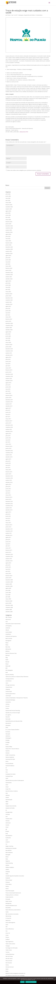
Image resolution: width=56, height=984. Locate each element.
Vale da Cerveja (9, 956)
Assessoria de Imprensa (11, 636)
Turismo (7, 952)
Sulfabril (7, 939)
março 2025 (8, 219)
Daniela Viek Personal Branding (13, 710)
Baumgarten (8, 640)
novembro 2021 (9, 300)
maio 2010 (8, 569)
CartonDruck (8, 681)
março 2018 (8, 393)
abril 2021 (8, 315)
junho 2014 (8, 488)
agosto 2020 (8, 331)
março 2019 (8, 368)
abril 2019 (8, 365)
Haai (7, 793)
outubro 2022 (9, 276)
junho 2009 (8, 592)
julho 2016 (8, 435)
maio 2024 (8, 238)
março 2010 (8, 573)
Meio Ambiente (9, 852)
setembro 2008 (9, 611)
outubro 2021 (9, 302)
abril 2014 (8, 493)
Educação (8, 734)
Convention (8, 702)
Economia (8, 731)
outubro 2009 (9, 584)
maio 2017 (8, 414)
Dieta (7, 727)
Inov (7, 816)
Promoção (8, 899)
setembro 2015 (9, 457)
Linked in (8, 842)
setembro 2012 (9, 510)
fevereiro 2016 (9, 446)
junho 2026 (8, 196)
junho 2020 (8, 336)
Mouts (7, 856)
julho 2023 (8, 257)
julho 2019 (8, 359)
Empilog (7, 740)
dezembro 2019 (9, 348)
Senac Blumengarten (10, 922)
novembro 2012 (9, 505)
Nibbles (7, 865)
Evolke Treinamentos (10, 755)
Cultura (7, 708)
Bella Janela (8, 649)
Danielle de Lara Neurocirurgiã (13, 712)
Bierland (7, 655)
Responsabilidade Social (11, 905)
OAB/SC (7, 869)
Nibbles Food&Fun (10, 867)
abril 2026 (8, 200)
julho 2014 (8, 486)
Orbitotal (8, 871)
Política (7, 886)
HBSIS (7, 801)
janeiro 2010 (8, 577)
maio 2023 (8, 262)
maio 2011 (8, 543)
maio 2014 (8, 490)
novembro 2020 (9, 325)
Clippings (8, 689)
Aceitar (22, 981)
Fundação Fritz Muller (11, 774)
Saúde (7, 912)
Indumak (8, 814)
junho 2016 (8, 437)
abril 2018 (8, 391)
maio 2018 (8, 389)
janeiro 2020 (8, 346)
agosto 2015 (8, 459)
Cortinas (7, 704)
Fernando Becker (9, 763)
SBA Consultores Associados (12, 914)
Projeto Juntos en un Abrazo (12, 895)
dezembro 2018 (9, 374)
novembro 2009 (9, 582)
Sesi (6, 931)
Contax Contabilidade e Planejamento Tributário (17, 697)
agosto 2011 (8, 537)
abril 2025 (8, 217)
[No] (54, 980)
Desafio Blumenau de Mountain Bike (14, 721)
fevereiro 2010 (9, 575)
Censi (7, 683)
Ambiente (8, 628)
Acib (7, 621)
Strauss (7, 937)
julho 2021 (8, 308)
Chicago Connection (10, 685)
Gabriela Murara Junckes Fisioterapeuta (15, 780)
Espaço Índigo (9, 746)
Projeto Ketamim (9, 897)
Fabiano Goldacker (10, 757)
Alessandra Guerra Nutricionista (13, 623)
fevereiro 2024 (9, 243)
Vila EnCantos (9, 962)
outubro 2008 (9, 609)
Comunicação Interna (10, 693)
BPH (6, 668)
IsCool (7, 827)
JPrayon (7, 831)
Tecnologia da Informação (11, 948)
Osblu (7, 873)
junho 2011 (8, 541)
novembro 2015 (9, 452)
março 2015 (8, 469)
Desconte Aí (8, 723)
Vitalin (7, 969)
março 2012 (8, 522)
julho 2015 (8, 461)
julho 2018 (8, 384)
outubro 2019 (9, 353)
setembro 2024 (9, 232)
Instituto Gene (9, 818)
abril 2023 (8, 264)
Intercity (7, 820)
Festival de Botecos (10, 765)
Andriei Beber (9, 632)
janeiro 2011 (8, 552)
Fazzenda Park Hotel (10, 759)
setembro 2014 (9, 482)
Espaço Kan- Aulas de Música (12, 748)
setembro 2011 (9, 535)
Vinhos (7, 965)
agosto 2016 (8, 433)
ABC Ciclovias (9, 617)
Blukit (7, 659)
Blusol (7, 664)
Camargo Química (10, 678)
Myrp (7, 859)
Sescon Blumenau (10, 928)
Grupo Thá (8, 789)
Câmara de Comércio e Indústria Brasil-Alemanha (17, 676)
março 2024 (8, 240)
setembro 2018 (9, 380)
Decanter (8, 717)
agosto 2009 (8, 588)
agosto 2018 (8, 382)
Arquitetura (8, 634)
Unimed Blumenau (10, 954)
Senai (7, 924)
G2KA (7, 778)
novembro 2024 (9, 228)
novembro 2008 (9, 607)
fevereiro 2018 (9, 395)
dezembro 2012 (9, 503)
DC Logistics (8, 714)
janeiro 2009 (8, 603)
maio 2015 (8, 465)
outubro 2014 (9, 480)
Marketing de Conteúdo (11, 848)
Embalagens (8, 738)
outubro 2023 (9, 251)
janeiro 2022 (8, 295)
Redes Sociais (9, 901)
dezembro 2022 (9, 272)
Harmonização (9, 799)
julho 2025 (8, 213)
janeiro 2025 (8, 223)
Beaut (7, 642)
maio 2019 (8, 363)
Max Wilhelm (9, 850)
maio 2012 (8, 518)
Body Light (8, 666)
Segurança (8, 920)
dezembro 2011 (9, 529)
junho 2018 (8, 387)
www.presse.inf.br (24, 131)
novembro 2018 (9, 376)
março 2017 (8, 418)
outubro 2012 (9, 507)
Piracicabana (8, 884)
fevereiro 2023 (9, 268)
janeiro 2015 (8, 473)
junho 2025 (8, 215)
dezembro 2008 (9, 605)
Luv (6, 844)
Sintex (7, 935)
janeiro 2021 (8, 321)
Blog (7, 657)
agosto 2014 (8, 484)
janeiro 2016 (8, 448)
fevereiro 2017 (9, 420)
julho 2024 (8, 236)
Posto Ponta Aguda (10, 890)
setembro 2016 (9, 431)
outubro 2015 (9, 454)
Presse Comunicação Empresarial (13, 892)
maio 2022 (8, 287)
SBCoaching (8, 916)
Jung (7, 833)
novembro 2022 (9, 274)
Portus (7, 888)
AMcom (7, 630)
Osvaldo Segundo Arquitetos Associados (15, 875)
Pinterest (8, 882)
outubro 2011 (9, 533)
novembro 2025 (9, 206)
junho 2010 (8, 567)
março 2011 (8, 548)
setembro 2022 (9, 279)
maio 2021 (8, 312)
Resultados (8, 907)
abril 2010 (8, 571)
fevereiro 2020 (9, 344)
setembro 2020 (9, 329)
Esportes (8, 750)
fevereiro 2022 (9, 293)
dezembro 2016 (9, 425)
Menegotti (8, 854)
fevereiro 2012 (9, 524)
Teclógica (8, 945)
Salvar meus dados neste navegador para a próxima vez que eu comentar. (24, 170)
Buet (7, 672)
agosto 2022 (8, 281)
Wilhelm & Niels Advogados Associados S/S (15, 973)
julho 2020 (8, 334)
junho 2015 (8, 463)
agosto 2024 (8, 234)
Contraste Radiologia (10, 700)
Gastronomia (8, 782)
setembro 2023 (9, 253)
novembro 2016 (9, 427)
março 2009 (8, 599)
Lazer (7, 839)
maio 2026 (8, 198)
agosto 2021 (8, 306)
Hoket (7, 803)
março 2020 (8, 342)
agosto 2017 (8, 408)
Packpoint (8, 878)
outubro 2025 (9, 209)
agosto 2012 (8, 512)
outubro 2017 (9, 404)
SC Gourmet (8, 918)
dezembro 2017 (9, 399)
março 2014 (8, 495)
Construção (8, 695)
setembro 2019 (9, 355)
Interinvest (8, 822)
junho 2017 (8, 412)
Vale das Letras (9, 958)
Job (6, 829)
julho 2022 (8, 283)
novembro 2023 (9, 249)
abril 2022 (8, 289)
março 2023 (8, 266)
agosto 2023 (8, 255)
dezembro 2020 (9, 323)
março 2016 (8, 444)
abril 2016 (8, 442)
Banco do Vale (9, 638)
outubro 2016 (9, 429)
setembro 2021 (9, 304)
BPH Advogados (9, 670)
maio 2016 (8, 440)
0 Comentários (39, 15)
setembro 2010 (9, 560)
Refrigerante (8, 903)
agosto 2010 (8, 563)
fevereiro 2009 (9, 601)
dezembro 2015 (9, 450)
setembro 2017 (9, 406)
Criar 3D (7, 706)
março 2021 (8, 317)
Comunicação (9, 691)
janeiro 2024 (8, 245)
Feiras (7, 761)
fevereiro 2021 (9, 319)
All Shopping (8, 625)
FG (6, 767)
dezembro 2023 (9, 247)
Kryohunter (8, 837)
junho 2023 (8, 259)
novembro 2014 (9, 478)
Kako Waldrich (9, 835)
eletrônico (8, 736)
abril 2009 (8, 596)
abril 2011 (8, 546)
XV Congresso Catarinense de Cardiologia (15, 975)
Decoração (8, 719)
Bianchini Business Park (11, 653)
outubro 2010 (9, 558)
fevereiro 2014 (9, 497)
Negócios (8, 861)
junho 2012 (8, 516)
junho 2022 (8, 285)
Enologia (7, 742)
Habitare (8, 795)
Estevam (7, 753)
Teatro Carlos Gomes (10, 943)
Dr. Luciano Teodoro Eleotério (12, 729)
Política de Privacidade (31, 981)
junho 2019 (8, 361)
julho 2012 (8, 514)
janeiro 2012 (8, 526)
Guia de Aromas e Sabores (12, 791)
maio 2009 (8, 594)
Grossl (7, 787)
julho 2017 (8, 410)
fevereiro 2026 (9, 204)
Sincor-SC (8, 933)
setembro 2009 (9, 586)
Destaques (21, 15)
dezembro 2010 (9, 554)
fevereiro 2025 (9, 221)
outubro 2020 (9, 327)
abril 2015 (8, 467)
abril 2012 (8, 520)
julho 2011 (8, 539)
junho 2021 (8, 310)
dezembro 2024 (9, 226)
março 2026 (8, 202)
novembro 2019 (9, 351)
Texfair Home (9, 950)
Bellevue (7, 651)
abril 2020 (8, 340)
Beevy (7, 644)
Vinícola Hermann (10, 967)
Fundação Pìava (9, 776)
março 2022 (8, 291)
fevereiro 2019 (9, 370)
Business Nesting (10, 674)
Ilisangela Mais (9, 812)
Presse (8, 15)
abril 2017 (8, 416)
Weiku (7, 971)
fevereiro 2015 (9, 471)
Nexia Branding (9, 863)
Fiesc (7, 770)
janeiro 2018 (8, 397)
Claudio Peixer (9, 687)
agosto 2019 (8, 357)
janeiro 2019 (8, 372)
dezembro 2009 (9, 579)
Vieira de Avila (9, 960)
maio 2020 (8, 338)
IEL (6, 810)
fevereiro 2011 (9, 550)
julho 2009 (8, 590)
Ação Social (8, 619)
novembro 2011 (9, 531)
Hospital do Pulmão (10, 808)
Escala (7, 744)
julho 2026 (8, 194)
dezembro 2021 (9, 298)
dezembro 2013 (9, 501)
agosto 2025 (8, 211)
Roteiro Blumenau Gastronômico (13, 909)
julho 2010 (8, 565)
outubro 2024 (9, 230)
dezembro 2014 (9, 476)
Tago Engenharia (9, 941)
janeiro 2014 (8, 499)
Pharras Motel (9, 880)
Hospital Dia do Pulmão (29, 15)
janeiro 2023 (8, 270)
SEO (6, 926)
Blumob (7, 661)
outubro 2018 (9, 378)
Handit (7, 797)
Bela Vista (8, 647)
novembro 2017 (9, 401)
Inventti (7, 825)
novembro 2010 (9, 556)
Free (7, 772)
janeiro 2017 (8, 423)
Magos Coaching (9, 846)
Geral (7, 784)
